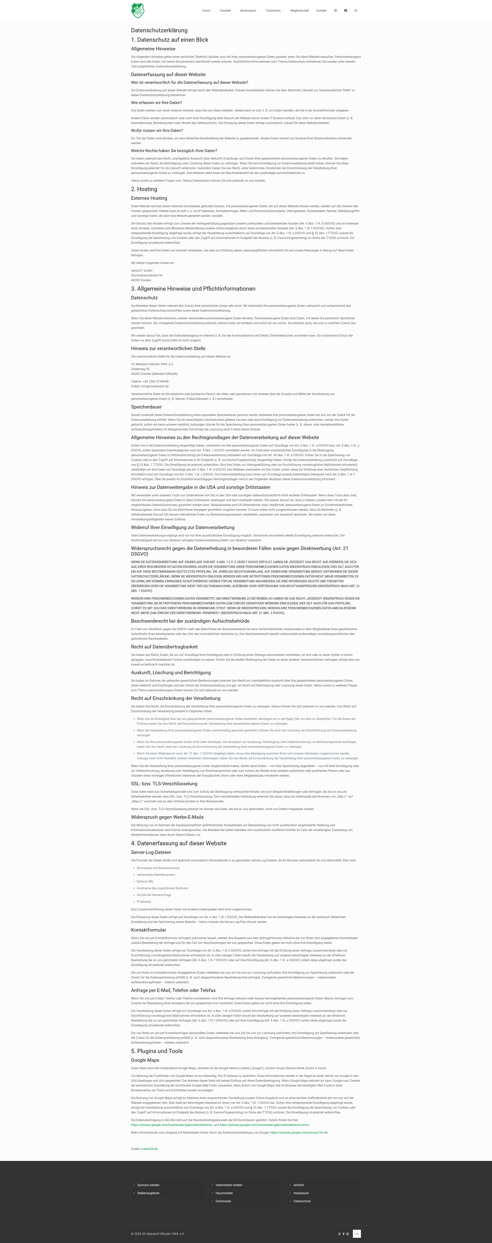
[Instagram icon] (347, 1234)
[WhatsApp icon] (339, 1234)
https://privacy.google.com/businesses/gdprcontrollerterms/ (172, 1125)
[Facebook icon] (343, 1234)
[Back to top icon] (357, 1234)
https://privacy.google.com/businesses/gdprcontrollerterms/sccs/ (264, 1125)
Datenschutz (302, 1201)
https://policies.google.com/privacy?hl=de (298, 1132)
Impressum (301, 1193)
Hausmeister (224, 1193)
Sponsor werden (148, 1185)
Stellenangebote (148, 1193)
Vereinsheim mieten (229, 1185)
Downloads (223, 1201)
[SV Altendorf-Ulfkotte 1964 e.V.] (138, 10)
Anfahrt (299, 1185)
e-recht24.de (149, 1149)
